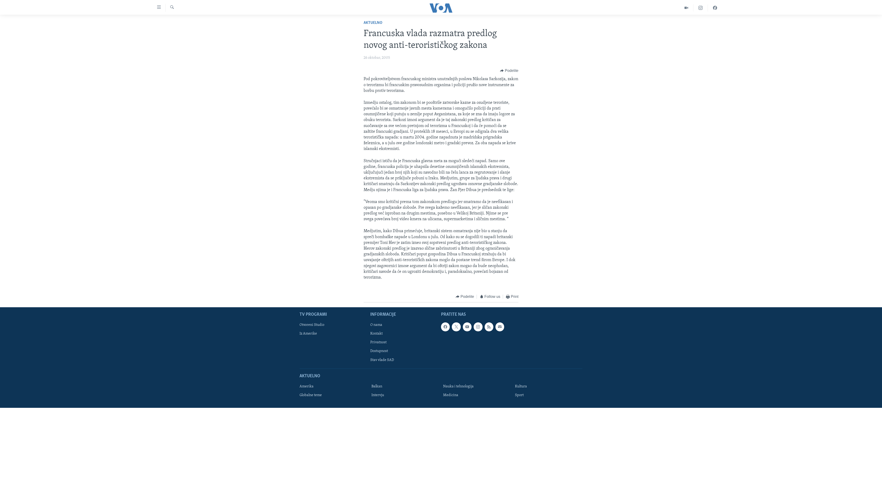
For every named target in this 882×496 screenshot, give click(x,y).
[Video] (686, 7)
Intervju (377, 395)
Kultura (521, 386)
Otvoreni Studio (312, 325)
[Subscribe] (499, 326)
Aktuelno (373, 23)
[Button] (509, 71)
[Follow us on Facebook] (445, 326)
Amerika (307, 386)
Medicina (450, 395)
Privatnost (378, 342)
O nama (376, 325)
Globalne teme (311, 395)
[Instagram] (700, 7)
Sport (519, 395)
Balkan (376, 386)
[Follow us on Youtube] (467, 326)
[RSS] (489, 326)
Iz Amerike (308, 333)
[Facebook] (715, 7)
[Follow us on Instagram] (478, 326)
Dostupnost (379, 351)
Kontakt (376, 333)
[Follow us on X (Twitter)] (456, 326)
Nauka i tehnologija (458, 386)
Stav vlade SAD (382, 360)
